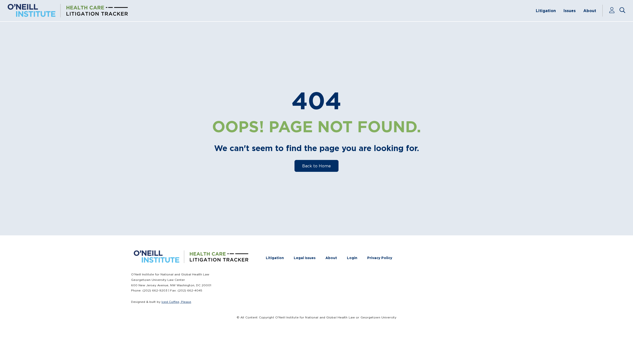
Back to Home (316, 166)
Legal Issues (305, 258)
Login (352, 258)
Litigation (546, 10)
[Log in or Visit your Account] (614, 10)
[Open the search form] (622, 10)
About (589, 10)
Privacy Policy (379, 258)
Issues (570, 10)
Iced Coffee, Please (176, 301)
